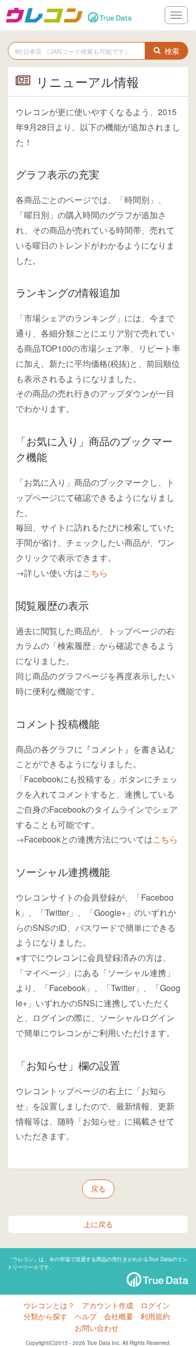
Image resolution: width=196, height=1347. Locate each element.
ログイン (155, 1305)
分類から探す (45, 1316)
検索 (172, 51)
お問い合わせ (97, 1327)
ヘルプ (86, 1316)
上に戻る (98, 1224)
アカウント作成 (107, 1305)
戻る (98, 1188)
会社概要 (118, 1316)
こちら (95, 573)
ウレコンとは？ (49, 1305)
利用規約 (155, 1316)
